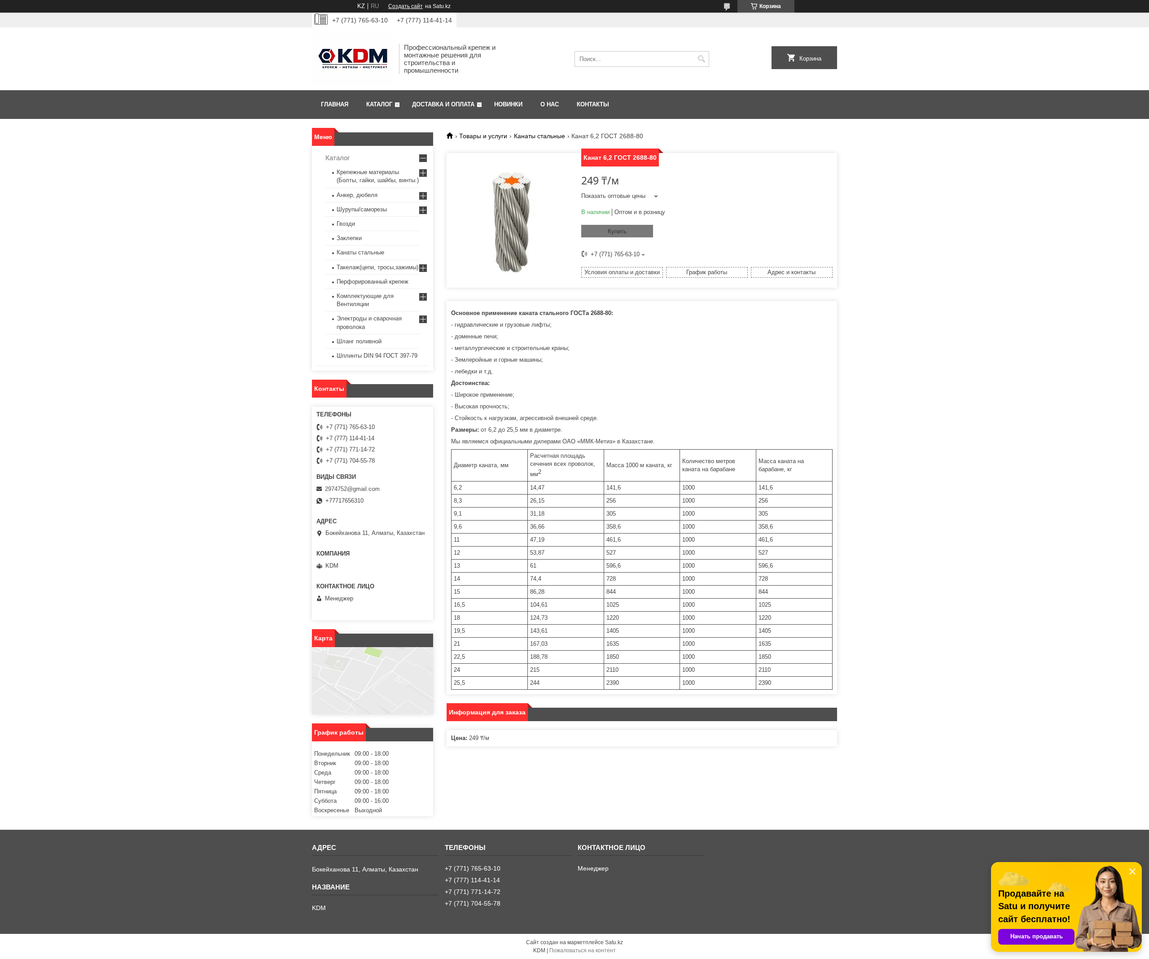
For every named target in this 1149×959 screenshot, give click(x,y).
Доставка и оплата (443, 104)
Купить (617, 231)
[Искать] (701, 59)
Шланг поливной (359, 341)
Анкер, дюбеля (357, 195)
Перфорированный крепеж (372, 281)
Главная (334, 104)
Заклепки (349, 238)
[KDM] (352, 59)
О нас (549, 104)
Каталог (379, 104)
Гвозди (346, 223)
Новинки (508, 104)
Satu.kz (614, 942)
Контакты (593, 104)
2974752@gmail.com (352, 489)
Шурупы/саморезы (362, 209)
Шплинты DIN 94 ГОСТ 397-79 (377, 355)
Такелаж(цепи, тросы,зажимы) (377, 267)
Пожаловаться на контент (582, 950)
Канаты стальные (539, 136)
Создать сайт (405, 6)
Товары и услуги (483, 136)
